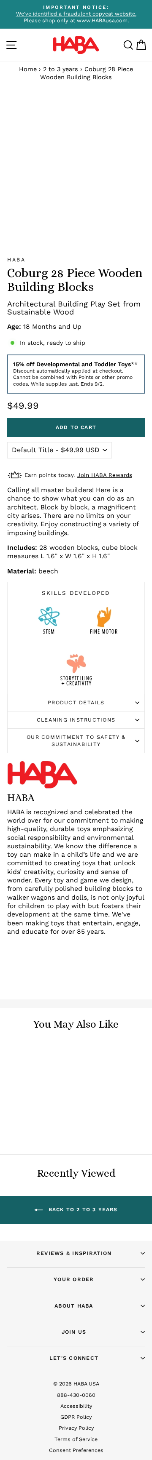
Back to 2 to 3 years (81, 1209)
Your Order (74, 1279)
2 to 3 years (60, 69)
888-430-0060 (76, 1395)
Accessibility (76, 1406)
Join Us (74, 1332)
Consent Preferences (76, 1450)
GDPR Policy (76, 1417)
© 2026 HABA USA (76, 1383)
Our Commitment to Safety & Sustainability (76, 740)
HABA (16, 259)
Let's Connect (73, 1358)
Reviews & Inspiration (73, 1253)
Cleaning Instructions (76, 720)
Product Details (76, 702)
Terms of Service (76, 1439)
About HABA (73, 1306)
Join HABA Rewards (104, 475)
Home (28, 69)
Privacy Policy (76, 1428)
